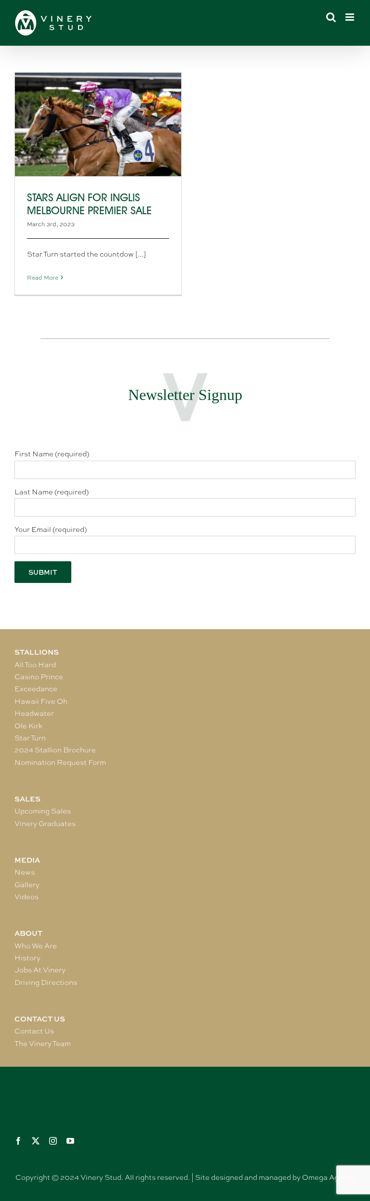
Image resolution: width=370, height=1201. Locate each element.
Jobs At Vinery (40, 970)
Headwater (34, 713)
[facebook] (18, 1141)
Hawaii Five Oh (40, 701)
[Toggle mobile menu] (350, 17)
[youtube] (70, 1141)
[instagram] (53, 1141)
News (24, 872)
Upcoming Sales (42, 811)
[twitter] (36, 1141)
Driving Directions (45, 982)
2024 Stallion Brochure (55, 750)
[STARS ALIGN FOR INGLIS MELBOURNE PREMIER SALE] (98, 124)
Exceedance (35, 689)
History (27, 958)
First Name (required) (51, 454)
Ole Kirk (28, 726)
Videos (26, 897)
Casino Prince (38, 677)
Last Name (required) (51, 492)
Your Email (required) (50, 529)
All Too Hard (35, 665)
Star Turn (30, 738)
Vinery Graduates (45, 823)
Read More (42, 278)
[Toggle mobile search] (331, 17)
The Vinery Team (42, 1043)
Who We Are (35, 946)
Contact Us (34, 1031)
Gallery (27, 885)
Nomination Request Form (60, 762)
